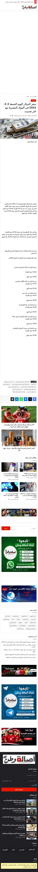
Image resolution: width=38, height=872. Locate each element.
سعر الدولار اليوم (6, 384)
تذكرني (33, 785)
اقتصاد (27, 96)
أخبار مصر (33, 619)
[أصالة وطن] (29, 7)
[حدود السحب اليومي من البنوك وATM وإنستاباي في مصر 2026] (28, 487)
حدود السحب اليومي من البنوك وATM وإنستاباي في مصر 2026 (28, 495)
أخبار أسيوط (33, 616)
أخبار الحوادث (24, 616)
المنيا (13, 619)
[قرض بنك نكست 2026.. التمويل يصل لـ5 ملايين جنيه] (28, 467)
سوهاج (20, 622)
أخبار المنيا (7, 616)
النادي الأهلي (6, 619)
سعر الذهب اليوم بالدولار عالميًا (19, 391)
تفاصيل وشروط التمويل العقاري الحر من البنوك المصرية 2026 (18, 642)
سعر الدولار (33, 384)
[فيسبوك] (34, 399)
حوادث (25, 622)
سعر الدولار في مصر (31, 391)
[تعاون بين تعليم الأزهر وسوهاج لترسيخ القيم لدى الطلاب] (31, 835)
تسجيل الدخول (19, 789)
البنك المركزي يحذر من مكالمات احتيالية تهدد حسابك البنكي (10, 495)
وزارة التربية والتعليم (31, 628)
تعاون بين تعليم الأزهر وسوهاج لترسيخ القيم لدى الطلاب (20, 657)
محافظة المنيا (22, 625)
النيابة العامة (33, 622)
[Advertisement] (19, 32)
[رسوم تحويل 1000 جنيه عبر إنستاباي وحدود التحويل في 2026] (9, 467)
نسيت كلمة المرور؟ (6, 780)
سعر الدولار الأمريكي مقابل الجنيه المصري (20, 384)
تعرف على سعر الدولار (9, 381)
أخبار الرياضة (16, 616)
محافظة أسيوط (32, 625)
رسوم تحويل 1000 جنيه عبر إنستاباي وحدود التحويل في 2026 (10, 475)
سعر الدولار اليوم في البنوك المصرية (28, 386)
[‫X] (30, 399)
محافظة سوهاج (13, 625)
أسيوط (18, 619)
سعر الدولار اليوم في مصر (13, 386)
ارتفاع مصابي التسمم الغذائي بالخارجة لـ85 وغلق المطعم (20, 654)
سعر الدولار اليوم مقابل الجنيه (30, 389)
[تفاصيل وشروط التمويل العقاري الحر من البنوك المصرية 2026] (31, 802)
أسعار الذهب (25, 619)
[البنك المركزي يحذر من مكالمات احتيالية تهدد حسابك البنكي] (9, 487)
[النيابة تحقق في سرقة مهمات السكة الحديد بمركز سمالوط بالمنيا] (31, 819)
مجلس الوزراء (13, 622)
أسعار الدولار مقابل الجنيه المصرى (22, 381)
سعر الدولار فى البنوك (17, 389)
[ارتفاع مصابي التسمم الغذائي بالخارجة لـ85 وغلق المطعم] (31, 827)
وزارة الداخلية (20, 628)
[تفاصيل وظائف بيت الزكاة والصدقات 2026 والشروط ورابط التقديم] (31, 811)
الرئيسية (32, 96)
